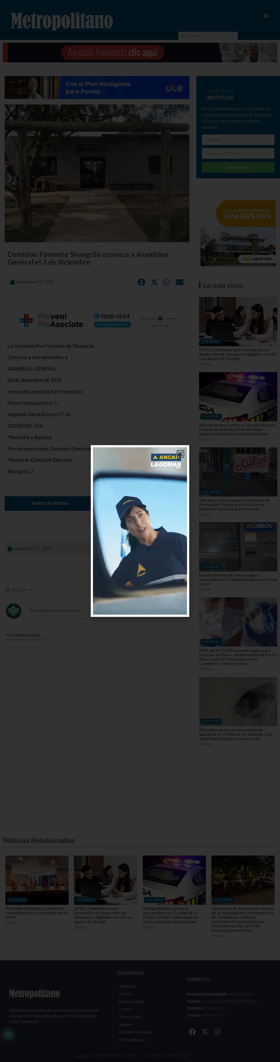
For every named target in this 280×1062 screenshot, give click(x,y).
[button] (180, 454)
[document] (140, 531)
